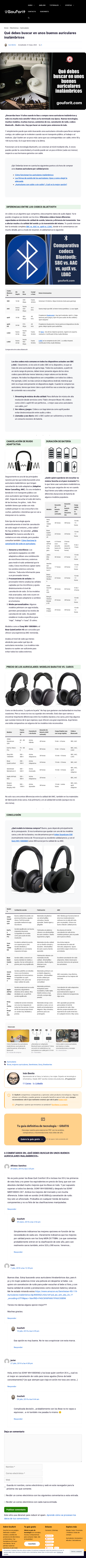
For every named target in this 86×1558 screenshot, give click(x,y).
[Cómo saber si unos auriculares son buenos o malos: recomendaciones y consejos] (67, 1035)
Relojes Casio (70, 1530)
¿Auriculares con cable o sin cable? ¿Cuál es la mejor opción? (41, 184)
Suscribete (44, 11)
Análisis (42, 5)
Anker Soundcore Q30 (63, 834)
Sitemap (55, 1530)
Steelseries (47, 1064)
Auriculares (11, 1062)
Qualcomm (50, 315)
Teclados (70, 1532)
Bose (9, 1064)
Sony (42, 332)
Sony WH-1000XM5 (20, 841)
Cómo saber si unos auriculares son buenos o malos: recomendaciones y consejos (66, 1046)
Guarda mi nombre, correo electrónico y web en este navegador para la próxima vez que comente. (40, 1487)
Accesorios (78, 1538)
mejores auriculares (20, 1064)
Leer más (14, 1548)
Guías (30, 5)
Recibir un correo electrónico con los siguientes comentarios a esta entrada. (42, 1495)
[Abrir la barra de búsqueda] (29, 18)
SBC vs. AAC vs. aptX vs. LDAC (39, 226)
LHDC (40, 341)
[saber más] (63, 1100)
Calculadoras (76, 1540)
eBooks (68, 1540)
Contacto (32, 11)
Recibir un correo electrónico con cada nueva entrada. (31, 1502)
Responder (11, 1209)
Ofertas (68, 5)
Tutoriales (54, 5)
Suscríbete (32, 1544)
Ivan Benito (12, 45)
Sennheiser (33, 1064)
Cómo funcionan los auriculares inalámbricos (34, 175)
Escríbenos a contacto (60, 1105)
